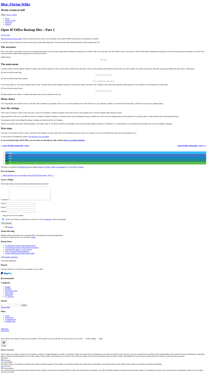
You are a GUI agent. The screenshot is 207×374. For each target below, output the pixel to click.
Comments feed (10, 319)
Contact (33, 237)
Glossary (8, 24)
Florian (80, 167)
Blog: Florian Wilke (15, 4)
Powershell (9, 295)
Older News (9, 293)
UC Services (9, 297)
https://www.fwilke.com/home (74, 140)
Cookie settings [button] (90, 339)
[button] (9, 153)
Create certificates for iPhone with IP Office (20, 253)
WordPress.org (10, 321)
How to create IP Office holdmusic (17, 251)
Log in (7, 316)
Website (3, 211)
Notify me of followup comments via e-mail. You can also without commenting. (35, 219)
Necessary (6, 360)
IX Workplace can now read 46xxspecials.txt (20, 246)
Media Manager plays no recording (14, 175)
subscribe (48, 219)
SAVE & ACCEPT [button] (7, 372)
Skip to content (11, 15)
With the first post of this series (11, 39)
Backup (41, 167)
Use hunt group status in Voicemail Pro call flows (22, 247)
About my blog (10, 20)
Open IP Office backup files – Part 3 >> (192, 146)
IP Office (47, 167)
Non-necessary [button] (6, 366)
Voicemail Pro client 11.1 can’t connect (18, 249)
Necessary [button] (4, 358)
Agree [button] (101, 339)
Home (7, 19)
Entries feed (9, 317)
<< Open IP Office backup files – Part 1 (15, 146)
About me (8, 22)
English (7, 287)
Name (3, 203)
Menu (3, 15)
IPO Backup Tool (24, 167)
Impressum (4, 329)
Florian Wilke (5, 307)
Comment (5, 200)
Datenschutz (5, 331)
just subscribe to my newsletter (38, 137)
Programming (61, 167)
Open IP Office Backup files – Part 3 (40, 175)
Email (3, 207)
